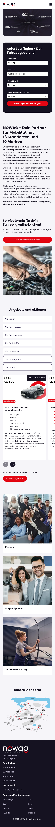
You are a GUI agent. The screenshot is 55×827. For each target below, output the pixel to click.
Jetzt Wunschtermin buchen (27, 239)
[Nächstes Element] (12, 464)
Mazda (31, 813)
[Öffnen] (50, 4)
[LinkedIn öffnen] (22, 790)
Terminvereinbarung (12, 618)
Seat (5, 804)
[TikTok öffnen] (17, 790)
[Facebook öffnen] (13, 790)
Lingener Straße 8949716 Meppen (11, 757)
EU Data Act (8, 772)
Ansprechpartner (11, 557)
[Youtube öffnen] (4, 790)
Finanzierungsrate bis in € (18, 92)
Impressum (8, 776)
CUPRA (6, 808)
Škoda (31, 808)
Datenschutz (9, 780)
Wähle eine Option (16, 74)
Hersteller (12, 59)
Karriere (6, 495)
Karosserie (12, 70)
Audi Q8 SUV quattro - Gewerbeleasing (21, 376)
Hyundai (6, 813)
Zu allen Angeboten (15, 478)
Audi (30, 799)
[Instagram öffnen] (8, 790)
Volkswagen (8, 799)
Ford (30, 804)
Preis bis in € (13, 81)
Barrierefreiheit (9, 767)
